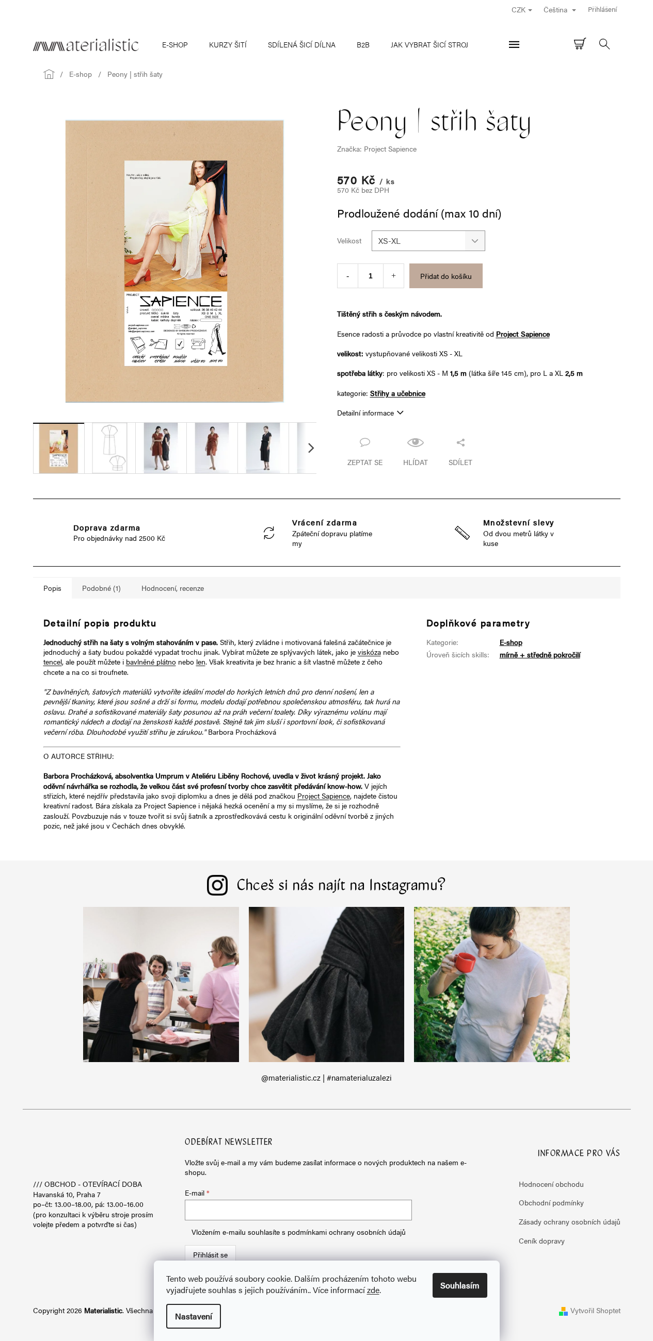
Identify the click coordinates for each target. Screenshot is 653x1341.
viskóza (369, 652)
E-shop (511, 642)
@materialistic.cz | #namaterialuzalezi (326, 1077)
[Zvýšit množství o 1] (393, 275)
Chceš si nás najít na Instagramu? (342, 886)
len (200, 661)
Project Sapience (523, 333)
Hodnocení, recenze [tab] (172, 588)
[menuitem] (175, 44)
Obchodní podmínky (551, 1202)
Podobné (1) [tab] (101, 588)
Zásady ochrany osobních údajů (569, 1221)
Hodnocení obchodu (551, 1184)
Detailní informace (365, 412)
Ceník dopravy (542, 1240)
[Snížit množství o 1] (347, 275)
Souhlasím (460, 1285)
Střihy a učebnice (397, 393)
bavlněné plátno (151, 661)
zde (373, 1290)
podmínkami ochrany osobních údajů (347, 1232)
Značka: (377, 148)
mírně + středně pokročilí (540, 654)
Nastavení (193, 1316)
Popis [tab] (52, 588)
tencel (52, 661)
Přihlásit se (210, 1254)
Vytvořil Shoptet (595, 1310)
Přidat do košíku (446, 276)
